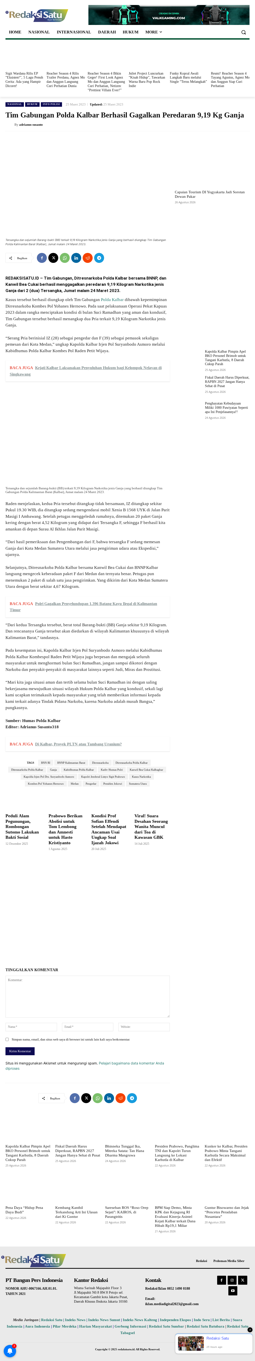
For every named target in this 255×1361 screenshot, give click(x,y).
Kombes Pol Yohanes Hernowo (46, 783)
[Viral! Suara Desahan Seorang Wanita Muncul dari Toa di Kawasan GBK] (152, 799)
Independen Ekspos (175, 1320)
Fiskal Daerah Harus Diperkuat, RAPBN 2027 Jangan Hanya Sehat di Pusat (227, 382)
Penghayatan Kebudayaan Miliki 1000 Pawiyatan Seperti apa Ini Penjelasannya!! (226, 408)
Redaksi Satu (51, 1320)
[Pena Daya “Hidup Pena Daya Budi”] (27, 1188)
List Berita (221, 1320)
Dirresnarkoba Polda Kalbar (132, 762)
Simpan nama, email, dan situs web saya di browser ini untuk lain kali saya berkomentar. (71, 1039)
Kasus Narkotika (141, 776)
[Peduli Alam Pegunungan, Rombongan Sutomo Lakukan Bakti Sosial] (23, 799)
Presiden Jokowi (112, 783)
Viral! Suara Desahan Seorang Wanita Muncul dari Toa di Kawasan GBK (151, 826)
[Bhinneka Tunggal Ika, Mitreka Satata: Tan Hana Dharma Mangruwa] (127, 1127)
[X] (53, 258)
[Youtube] (232, 1290)
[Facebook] (42, 258)
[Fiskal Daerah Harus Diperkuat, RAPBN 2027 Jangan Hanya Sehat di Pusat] (188, 386)
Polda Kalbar (112, 299)
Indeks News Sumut (104, 1320)
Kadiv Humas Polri (112, 769)
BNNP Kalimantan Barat (71, 762)
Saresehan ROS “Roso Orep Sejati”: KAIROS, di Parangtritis (126, 1212)
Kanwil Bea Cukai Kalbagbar (146, 769)
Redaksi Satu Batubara (205, 1326)
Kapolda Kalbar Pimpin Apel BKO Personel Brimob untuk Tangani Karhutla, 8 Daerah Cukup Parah (27, 1153)
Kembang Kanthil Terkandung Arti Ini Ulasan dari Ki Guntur (76, 1212)
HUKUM (32, 104)
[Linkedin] (76, 258)
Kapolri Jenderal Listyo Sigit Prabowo (103, 776)
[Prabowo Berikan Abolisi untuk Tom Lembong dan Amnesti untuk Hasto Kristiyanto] (66, 799)
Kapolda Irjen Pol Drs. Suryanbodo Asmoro (49, 776)
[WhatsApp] (65, 258)
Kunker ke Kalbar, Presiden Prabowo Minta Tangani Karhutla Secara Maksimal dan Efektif (226, 1153)
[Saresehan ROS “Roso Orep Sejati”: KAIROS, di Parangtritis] (127, 1188)
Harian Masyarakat (95, 1326)
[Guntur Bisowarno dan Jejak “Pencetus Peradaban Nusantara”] (227, 1188)
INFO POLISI (51, 104)
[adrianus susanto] (9, 124)
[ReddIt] (88, 258)
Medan (75, 783)
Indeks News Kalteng (140, 1320)
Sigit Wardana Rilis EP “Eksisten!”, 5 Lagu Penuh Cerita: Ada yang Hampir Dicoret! (24, 80)
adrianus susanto (31, 124)
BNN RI (45, 762)
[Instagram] (232, 1280)
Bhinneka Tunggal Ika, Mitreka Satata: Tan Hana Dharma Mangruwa (124, 1150)
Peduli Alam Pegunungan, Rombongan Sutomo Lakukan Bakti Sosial (22, 826)
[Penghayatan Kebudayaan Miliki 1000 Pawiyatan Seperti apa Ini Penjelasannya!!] (188, 412)
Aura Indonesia (37, 1326)
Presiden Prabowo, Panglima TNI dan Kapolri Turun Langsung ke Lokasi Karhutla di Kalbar (177, 1153)
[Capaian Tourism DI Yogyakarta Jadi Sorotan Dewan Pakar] (212, 163)
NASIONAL (14, 104)
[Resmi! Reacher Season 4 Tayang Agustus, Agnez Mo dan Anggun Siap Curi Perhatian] (230, 56)
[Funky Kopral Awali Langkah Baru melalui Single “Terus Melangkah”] (189, 56)
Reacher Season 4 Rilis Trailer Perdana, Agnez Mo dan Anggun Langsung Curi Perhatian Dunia (66, 80)
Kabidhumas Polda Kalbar (79, 769)
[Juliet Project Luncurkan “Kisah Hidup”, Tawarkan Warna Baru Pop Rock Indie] (148, 56)
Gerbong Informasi (130, 1326)
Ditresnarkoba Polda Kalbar (27, 769)
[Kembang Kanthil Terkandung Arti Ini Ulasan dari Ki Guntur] (77, 1188)
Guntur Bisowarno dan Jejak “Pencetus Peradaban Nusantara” (227, 1212)
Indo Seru (202, 1320)
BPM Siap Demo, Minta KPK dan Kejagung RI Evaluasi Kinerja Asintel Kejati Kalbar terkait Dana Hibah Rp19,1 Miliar (175, 1217)
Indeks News (75, 1320)
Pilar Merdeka (64, 1326)
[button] (244, 32)
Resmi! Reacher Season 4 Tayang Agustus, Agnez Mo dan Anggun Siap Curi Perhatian (230, 80)
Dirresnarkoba (100, 762)
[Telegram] (99, 258)
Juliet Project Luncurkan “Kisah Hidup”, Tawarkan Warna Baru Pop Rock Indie (147, 80)
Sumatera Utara (138, 783)
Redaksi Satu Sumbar (167, 1326)
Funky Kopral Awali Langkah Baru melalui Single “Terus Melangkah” (188, 78)
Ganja (53, 769)
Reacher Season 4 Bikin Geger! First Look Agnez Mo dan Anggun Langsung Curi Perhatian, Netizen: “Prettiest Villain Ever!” (106, 82)
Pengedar (91, 783)
